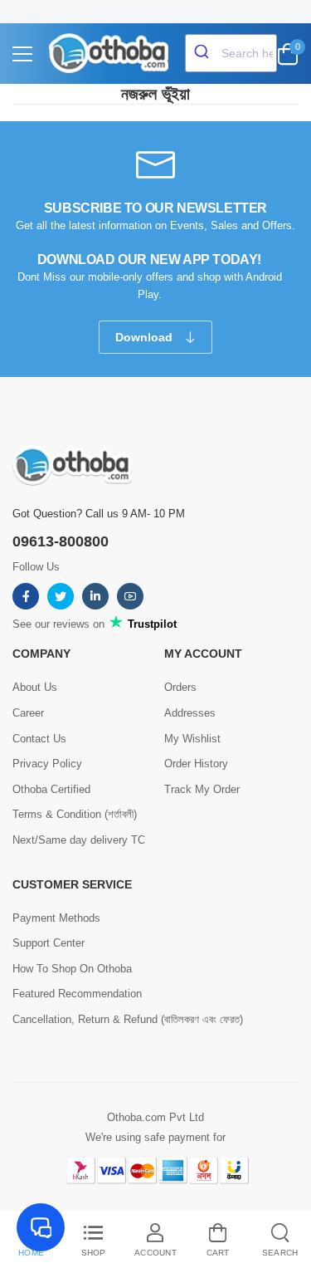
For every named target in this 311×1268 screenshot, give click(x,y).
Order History (196, 763)
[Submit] (203, 53)
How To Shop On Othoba (72, 968)
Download (145, 337)
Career (28, 713)
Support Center (48, 943)
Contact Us (39, 738)
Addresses (190, 713)
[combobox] (231, 53)
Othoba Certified (51, 789)
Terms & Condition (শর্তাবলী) (74, 814)
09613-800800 (60, 541)
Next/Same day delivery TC (78, 840)
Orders (180, 687)
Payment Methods (56, 918)
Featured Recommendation (77, 993)
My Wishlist (192, 738)
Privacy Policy (47, 763)
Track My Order (202, 789)
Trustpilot (150, 624)
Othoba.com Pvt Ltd (155, 1117)
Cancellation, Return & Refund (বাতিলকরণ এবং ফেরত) (127, 1019)
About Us (34, 687)
